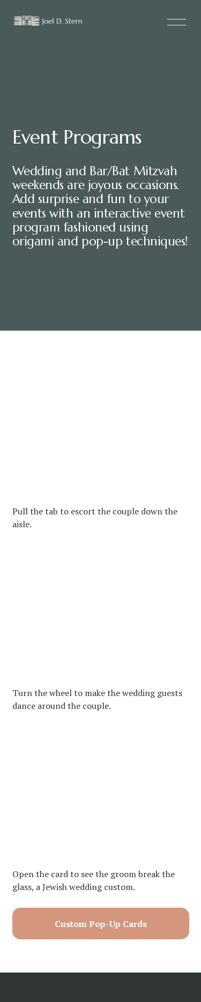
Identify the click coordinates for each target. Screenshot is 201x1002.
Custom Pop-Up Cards (101, 924)
